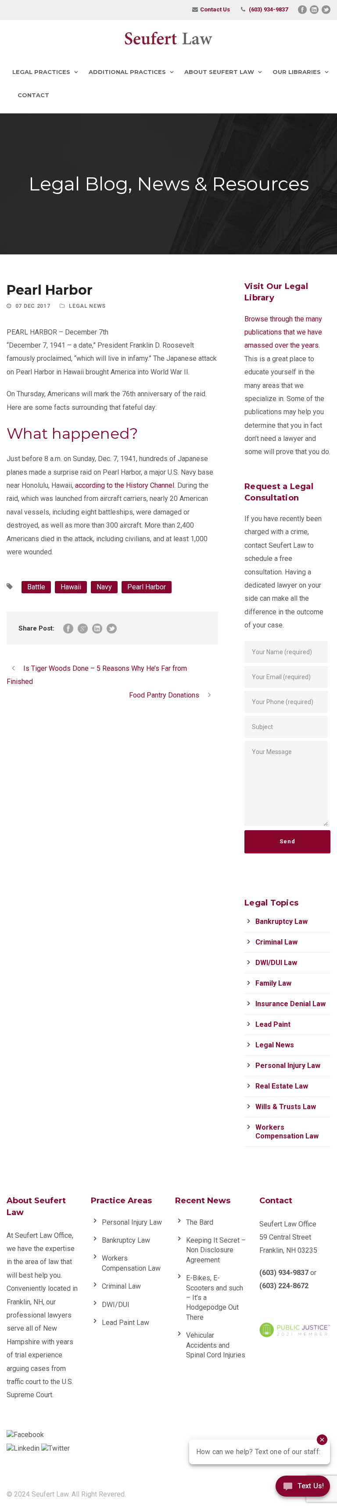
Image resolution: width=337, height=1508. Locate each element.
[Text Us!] (303, 1489)
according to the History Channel (124, 485)
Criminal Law (276, 942)
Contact (33, 95)
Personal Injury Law (287, 1065)
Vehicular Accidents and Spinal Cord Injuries (215, 1345)
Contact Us (215, 9)
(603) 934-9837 (268, 9)
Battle (36, 587)
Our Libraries (296, 71)
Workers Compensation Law (287, 1131)
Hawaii (71, 587)
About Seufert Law (219, 71)
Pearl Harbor (146, 587)
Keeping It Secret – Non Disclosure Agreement (216, 1250)
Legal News (87, 306)
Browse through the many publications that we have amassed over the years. (283, 332)
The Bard (199, 1222)
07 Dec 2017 (32, 306)
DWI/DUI (115, 1304)
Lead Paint (272, 1024)
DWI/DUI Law (276, 962)
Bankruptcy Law (281, 921)
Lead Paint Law (125, 1322)
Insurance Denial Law (290, 1004)
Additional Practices (127, 71)
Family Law (273, 983)
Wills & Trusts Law (285, 1107)
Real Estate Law (281, 1086)
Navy (104, 587)
